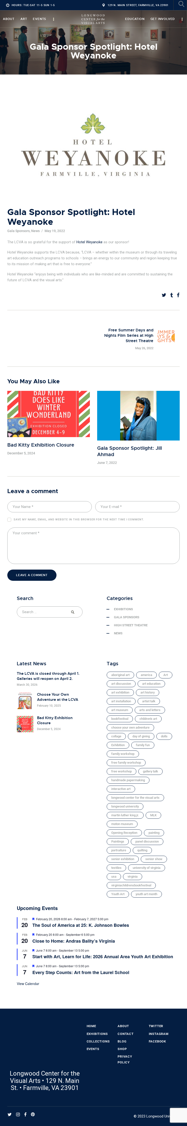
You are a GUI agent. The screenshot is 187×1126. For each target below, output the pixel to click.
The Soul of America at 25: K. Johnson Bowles (80, 925)
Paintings (117, 841)
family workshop (122, 754)
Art (165, 675)
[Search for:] (50, 612)
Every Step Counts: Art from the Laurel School (80, 972)
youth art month (146, 894)
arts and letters (149, 710)
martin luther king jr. (125, 815)
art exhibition (120, 692)
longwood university (125, 806)
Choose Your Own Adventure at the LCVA (57, 697)
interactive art (121, 789)
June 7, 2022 (107, 463)
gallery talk (150, 771)
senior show (153, 859)
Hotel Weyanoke (89, 242)
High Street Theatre (131, 625)
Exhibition (118, 745)
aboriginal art (120, 675)
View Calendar (28, 983)
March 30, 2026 (27, 684)
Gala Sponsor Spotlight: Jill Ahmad (129, 451)
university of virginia (146, 868)
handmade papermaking (128, 780)
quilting (142, 850)
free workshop (121, 771)
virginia (133, 876)
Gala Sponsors (18, 231)
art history (147, 692)
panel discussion (147, 841)
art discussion (121, 683)
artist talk (148, 701)
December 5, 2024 (21, 453)
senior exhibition (122, 859)
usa (113, 876)
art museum (119, 710)
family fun (143, 745)
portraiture (118, 850)
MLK (153, 815)
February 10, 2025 (49, 705)
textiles (116, 868)
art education (151, 683)
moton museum (122, 824)
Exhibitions (123, 609)
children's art (148, 719)
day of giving (141, 736)
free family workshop (126, 762)
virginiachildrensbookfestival (131, 885)
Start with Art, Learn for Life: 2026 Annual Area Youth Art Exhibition (102, 956)
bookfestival (119, 719)
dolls (164, 736)
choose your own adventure (130, 727)
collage (116, 736)
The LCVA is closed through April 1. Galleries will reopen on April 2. (48, 676)
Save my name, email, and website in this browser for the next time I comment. (79, 519)
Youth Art (117, 894)
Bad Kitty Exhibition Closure (40, 445)
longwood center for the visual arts (135, 797)
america (146, 675)
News (35, 231)
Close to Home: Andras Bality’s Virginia (73, 941)
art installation (121, 701)
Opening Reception (124, 833)
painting (154, 833)
